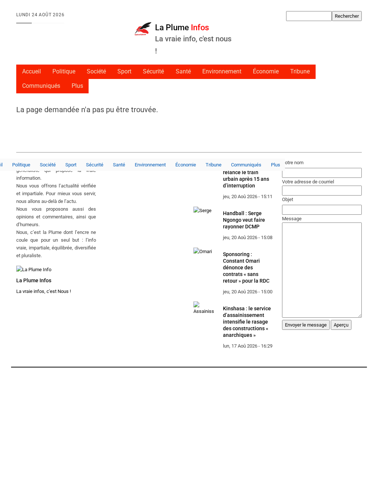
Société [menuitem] (96, 71)
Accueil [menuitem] (31, 71)
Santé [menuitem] (183, 71)
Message (292, 218)
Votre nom (292, 162)
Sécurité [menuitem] (153, 71)
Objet (287, 199)
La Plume (182, 27)
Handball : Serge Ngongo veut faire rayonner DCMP (244, 219)
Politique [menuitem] (63, 71)
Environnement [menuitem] (221, 71)
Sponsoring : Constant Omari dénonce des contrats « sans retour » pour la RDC (246, 267)
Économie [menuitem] (266, 71)
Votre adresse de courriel (308, 181)
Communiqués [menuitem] (41, 86)
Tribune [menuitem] (300, 71)
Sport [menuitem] (124, 71)
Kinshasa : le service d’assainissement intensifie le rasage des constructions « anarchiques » (247, 321)
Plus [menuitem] (77, 86)
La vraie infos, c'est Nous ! (43, 291)
